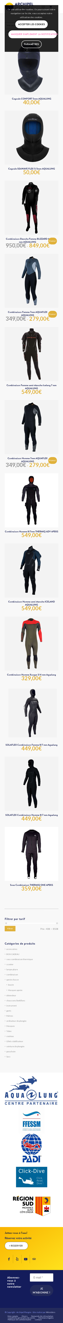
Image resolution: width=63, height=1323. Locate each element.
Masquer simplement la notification (34, 34)
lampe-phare (12, 969)
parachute (10, 1051)
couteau (10, 1036)
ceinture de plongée (15, 1046)
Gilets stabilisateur (14, 1041)
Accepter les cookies (31, 24)
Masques (10, 1026)
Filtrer (10, 928)
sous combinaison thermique (19, 959)
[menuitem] (13, 1316)
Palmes (9, 1016)
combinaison (12, 974)
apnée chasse (12, 979)
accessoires (11, 949)
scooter (9, 964)
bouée (11, 984)
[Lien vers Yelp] (17, 1259)
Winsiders (50, 1312)
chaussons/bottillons (15, 1000)
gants (8, 1010)
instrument (11, 1005)
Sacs (8, 1056)
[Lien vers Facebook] (9, 1259)
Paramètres (31, 44)
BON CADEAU (12, 954)
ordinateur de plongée (16, 1021)
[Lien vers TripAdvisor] (34, 1259)
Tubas (9, 1031)
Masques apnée (15, 990)
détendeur (11, 995)
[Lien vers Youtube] (26, 1259)
